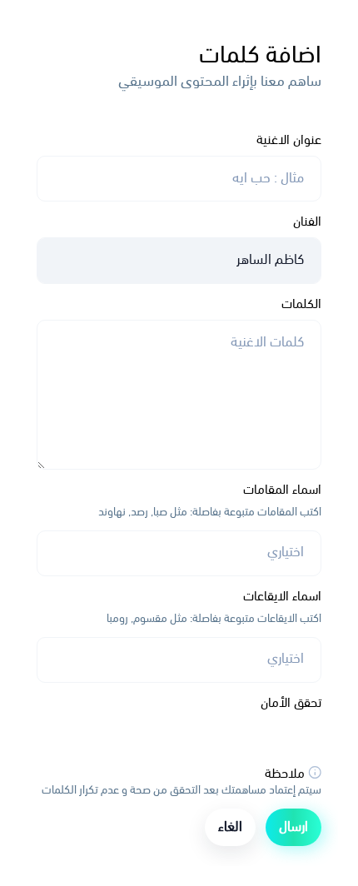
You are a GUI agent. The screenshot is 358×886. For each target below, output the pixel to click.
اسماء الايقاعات (282, 597)
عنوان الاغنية (288, 140)
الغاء (230, 827)
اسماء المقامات (282, 490)
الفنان (307, 222)
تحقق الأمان (291, 703)
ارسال (293, 827)
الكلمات (301, 304)
